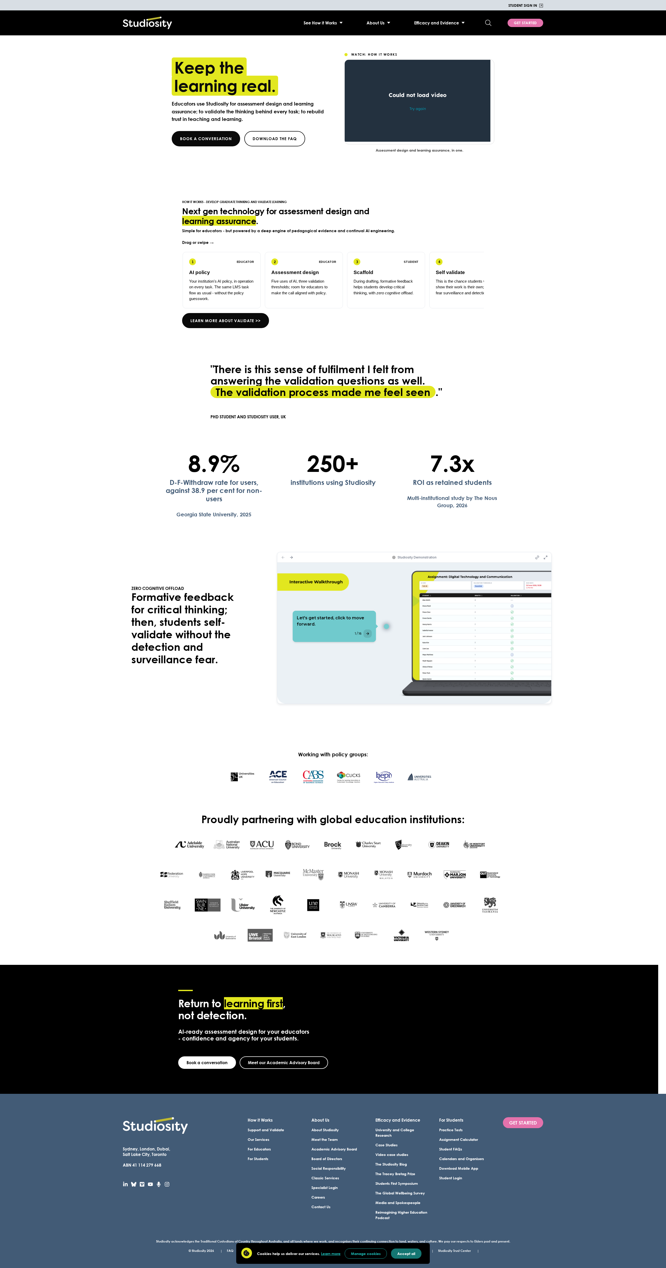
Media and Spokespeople (397, 1202)
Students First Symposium (396, 1183)
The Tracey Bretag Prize (395, 1174)
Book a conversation (206, 138)
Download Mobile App (458, 1168)
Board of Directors (326, 1158)
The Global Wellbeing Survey (400, 1193)
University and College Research (394, 1132)
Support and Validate (266, 1130)
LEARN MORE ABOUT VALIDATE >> (225, 320)
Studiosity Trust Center (454, 1251)
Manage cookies (366, 1253)
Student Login (450, 1178)
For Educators (259, 1149)
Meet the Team (324, 1139)
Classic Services (325, 1178)
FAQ (230, 1251)
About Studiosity (325, 1130)
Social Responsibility (328, 1168)
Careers (318, 1197)
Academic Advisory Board (334, 1149)
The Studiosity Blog (391, 1164)
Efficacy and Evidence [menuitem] (436, 22)
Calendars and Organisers (461, 1158)
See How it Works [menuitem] (320, 22)
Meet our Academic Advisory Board (284, 1062)
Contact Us (320, 1207)
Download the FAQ (275, 138)
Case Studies (386, 1145)
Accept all (406, 1253)
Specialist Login (324, 1187)
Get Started (525, 23)
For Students (258, 1158)
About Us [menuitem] (376, 22)
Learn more (331, 1253)
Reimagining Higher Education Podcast (401, 1215)
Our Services (258, 1139)
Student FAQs (450, 1149)
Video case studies (391, 1154)
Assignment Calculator (458, 1139)
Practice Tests (451, 1130)
